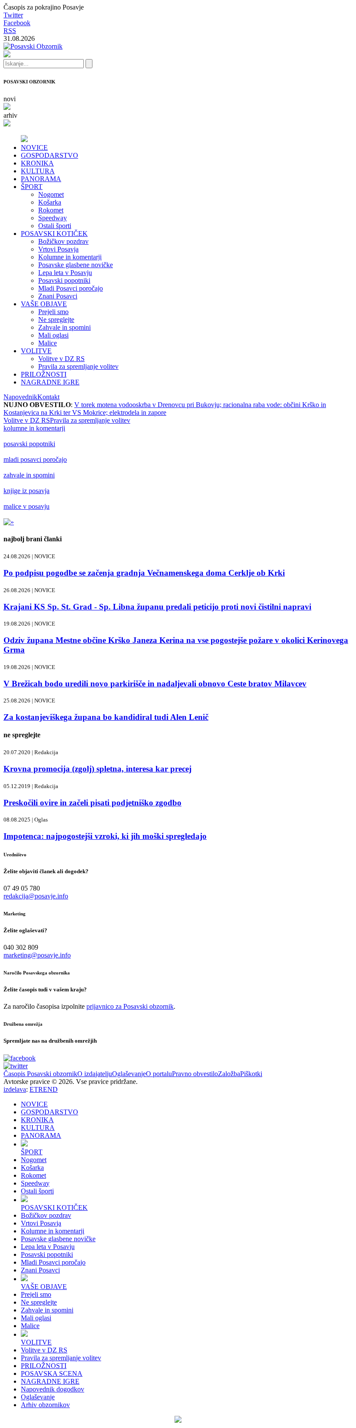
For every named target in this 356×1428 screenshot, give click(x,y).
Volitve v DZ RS (61, 358)
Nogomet (51, 194)
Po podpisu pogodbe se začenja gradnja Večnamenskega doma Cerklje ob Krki (144, 572)
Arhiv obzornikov (45, 1404)
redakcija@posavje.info (35, 896)
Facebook (16, 23)
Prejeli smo (53, 311)
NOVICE (34, 147)
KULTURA (38, 171)
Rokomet (50, 210)
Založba (229, 1073)
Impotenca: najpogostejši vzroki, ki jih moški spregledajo (105, 836)
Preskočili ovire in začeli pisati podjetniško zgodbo (92, 802)
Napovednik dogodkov (52, 1389)
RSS (9, 30)
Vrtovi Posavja (58, 249)
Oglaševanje (129, 1073)
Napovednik (20, 397)
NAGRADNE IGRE (50, 382)
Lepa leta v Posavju (65, 272)
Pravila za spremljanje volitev (78, 366)
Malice (47, 343)
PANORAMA (41, 178)
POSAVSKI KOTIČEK (54, 233)
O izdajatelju (94, 1073)
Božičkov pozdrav (63, 241)
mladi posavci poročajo (35, 459)
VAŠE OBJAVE (44, 304)
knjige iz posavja (26, 490)
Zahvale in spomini (64, 327)
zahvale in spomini (29, 475)
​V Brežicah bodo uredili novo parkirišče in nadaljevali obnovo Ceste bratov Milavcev (155, 683)
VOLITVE (36, 351)
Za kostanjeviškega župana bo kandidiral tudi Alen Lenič (105, 717)
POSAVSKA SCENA (51, 1373)
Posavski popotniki (64, 280)
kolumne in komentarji (34, 428)
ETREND (44, 1089)
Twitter (13, 15)
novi (9, 99)
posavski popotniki (29, 443)
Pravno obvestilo (195, 1073)
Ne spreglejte (56, 319)
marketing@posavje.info (37, 955)
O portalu (159, 1073)
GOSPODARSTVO (49, 155)
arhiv (10, 115)
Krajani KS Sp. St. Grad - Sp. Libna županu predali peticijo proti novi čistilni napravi (157, 606)
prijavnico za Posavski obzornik (130, 1006)
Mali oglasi (53, 335)
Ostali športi (54, 225)
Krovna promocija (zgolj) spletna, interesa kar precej (97, 768)
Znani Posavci (57, 296)
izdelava (14, 1089)
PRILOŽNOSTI (43, 374)
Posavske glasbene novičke (75, 264)
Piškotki (251, 1073)
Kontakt (48, 397)
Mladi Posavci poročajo (70, 288)
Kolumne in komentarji (70, 257)
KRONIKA (37, 163)
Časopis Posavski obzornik (40, 1073)
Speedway (52, 218)
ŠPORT (32, 186)
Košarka (49, 202)
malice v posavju (26, 506)
